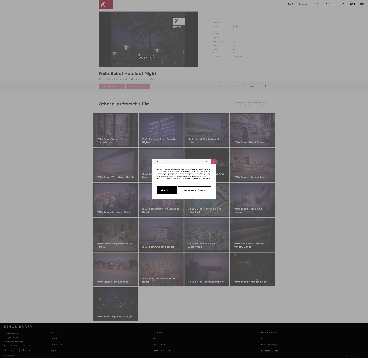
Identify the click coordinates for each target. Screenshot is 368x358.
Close (208, 162)
